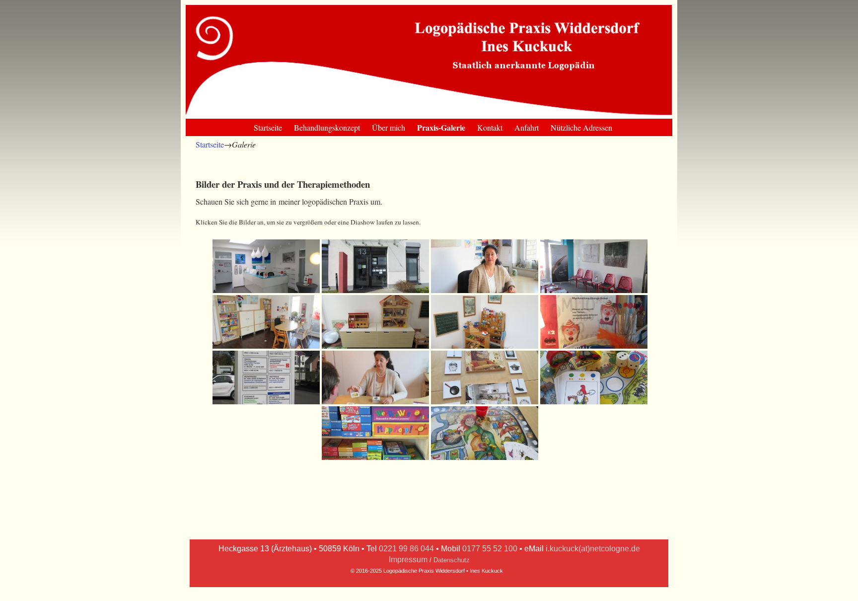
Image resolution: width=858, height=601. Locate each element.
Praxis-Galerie (441, 127)
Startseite (268, 127)
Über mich (388, 127)
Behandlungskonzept (327, 127)
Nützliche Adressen (581, 127)
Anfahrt (526, 127)
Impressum (408, 559)
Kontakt (489, 127)
